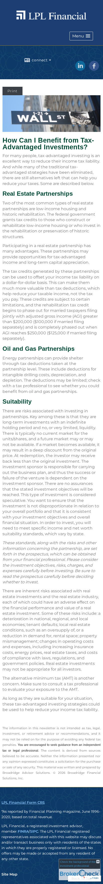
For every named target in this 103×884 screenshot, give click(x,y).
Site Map (10, 874)
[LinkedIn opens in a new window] (80, 69)
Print (13, 91)
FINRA (23, 831)
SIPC (34, 831)
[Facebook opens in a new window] (94, 69)
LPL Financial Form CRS (23, 802)
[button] (81, 36)
